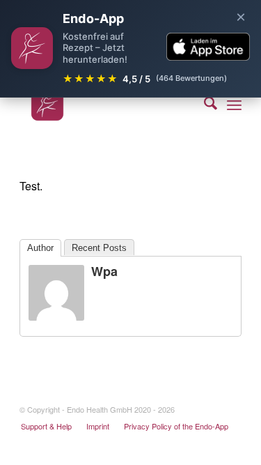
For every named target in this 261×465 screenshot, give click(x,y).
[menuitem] (203, 104)
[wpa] (56, 316)
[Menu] (234, 104)
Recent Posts (99, 248)
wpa (104, 271)
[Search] (203, 104)
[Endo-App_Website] (108, 104)
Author (40, 248)
